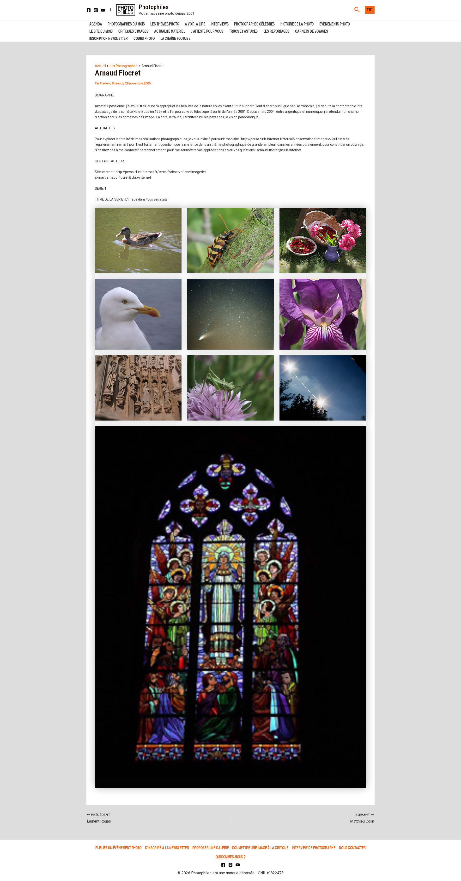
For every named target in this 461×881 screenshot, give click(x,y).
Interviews (219, 23)
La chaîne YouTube (175, 38)
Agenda (95, 23)
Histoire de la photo (297, 23)
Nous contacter (352, 847)
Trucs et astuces (243, 30)
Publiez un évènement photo (118, 847)
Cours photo (144, 38)
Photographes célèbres (254, 23)
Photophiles (154, 7)
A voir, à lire (195, 23)
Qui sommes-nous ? (230, 856)
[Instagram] (96, 10)
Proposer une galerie (210, 847)
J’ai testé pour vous (207, 30)
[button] (357, 10)
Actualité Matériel (169, 30)
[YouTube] (103, 10)
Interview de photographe (313, 847)
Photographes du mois (126, 23)
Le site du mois (101, 30)
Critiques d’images (133, 30)
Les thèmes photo (164, 23)
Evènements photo (334, 23)
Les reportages (276, 30)
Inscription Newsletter (108, 38)
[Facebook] (88, 10)
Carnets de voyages (311, 30)
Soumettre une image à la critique (260, 847)
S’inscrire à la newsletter (167, 847)
